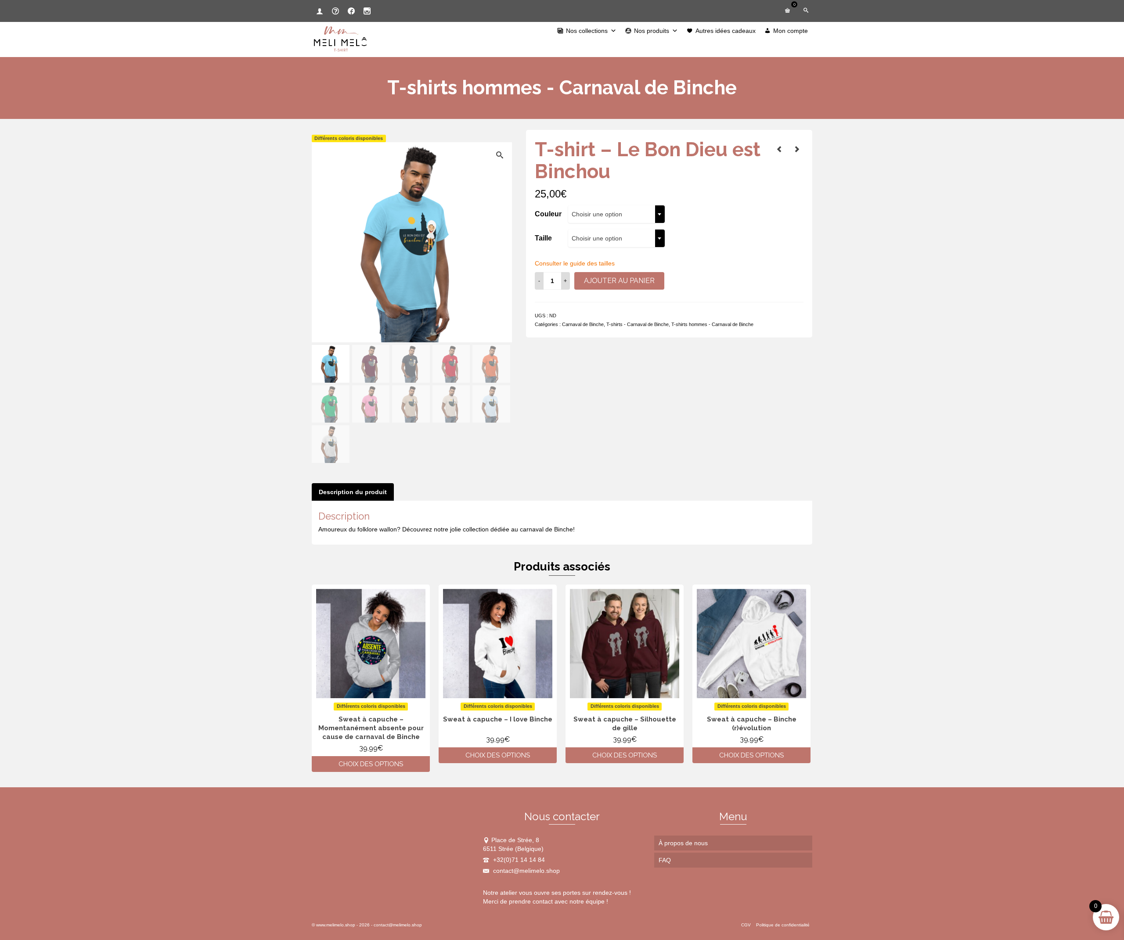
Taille (543, 238)
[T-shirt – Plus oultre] (796, 149)
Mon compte (790, 30)
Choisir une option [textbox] (597, 214)
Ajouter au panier (619, 280)
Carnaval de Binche (583, 324)
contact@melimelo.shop (525, 870)
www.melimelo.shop (335, 924)
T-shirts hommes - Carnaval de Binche (712, 324)
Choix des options (371, 764)
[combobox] (616, 214)
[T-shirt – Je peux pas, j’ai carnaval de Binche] (779, 149)
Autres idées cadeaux (725, 30)
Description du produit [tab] (353, 491)
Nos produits (651, 30)
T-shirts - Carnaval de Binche (637, 324)
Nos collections (587, 30)
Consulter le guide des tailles (575, 263)
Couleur (548, 214)
